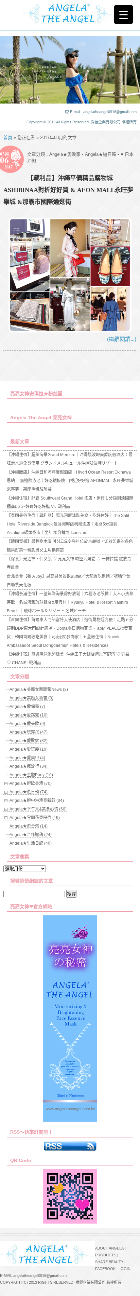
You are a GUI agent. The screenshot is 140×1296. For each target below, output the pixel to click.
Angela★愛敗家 (65, 154)
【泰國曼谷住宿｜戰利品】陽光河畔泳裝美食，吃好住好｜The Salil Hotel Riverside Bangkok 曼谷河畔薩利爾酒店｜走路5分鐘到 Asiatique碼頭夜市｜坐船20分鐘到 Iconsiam (68, 524)
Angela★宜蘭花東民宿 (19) (35, 817)
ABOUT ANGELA (109, 1248)
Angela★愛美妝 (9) (27, 723)
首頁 (7, 137)
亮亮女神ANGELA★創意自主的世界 (70, 12)
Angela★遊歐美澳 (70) (31, 783)
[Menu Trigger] (123, 14)
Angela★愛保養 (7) (27, 706)
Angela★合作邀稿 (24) (31, 834)
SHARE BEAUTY (109, 1262)
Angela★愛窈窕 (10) (29, 715)
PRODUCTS (105, 1255)
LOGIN (124, 1269)
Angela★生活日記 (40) (31, 843)
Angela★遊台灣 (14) (29, 826)
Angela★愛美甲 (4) (27, 757)
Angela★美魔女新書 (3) (31, 698)
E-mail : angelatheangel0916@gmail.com (103, 112)
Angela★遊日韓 (100, 154)
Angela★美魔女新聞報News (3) (39, 689)
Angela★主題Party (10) (31, 775)
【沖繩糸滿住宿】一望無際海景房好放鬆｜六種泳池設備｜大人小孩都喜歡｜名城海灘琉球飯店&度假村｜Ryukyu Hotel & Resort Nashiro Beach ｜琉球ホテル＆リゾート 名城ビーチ (70, 602)
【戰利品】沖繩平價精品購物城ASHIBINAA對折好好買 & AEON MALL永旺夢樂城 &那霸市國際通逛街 (68, 190)
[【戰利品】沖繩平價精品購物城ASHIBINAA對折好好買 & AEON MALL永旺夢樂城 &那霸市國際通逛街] (70, 330)
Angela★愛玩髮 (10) (29, 749)
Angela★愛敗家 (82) (29, 740)
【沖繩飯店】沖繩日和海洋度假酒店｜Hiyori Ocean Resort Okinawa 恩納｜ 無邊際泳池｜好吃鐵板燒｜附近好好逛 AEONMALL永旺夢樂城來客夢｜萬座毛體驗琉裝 (70, 481)
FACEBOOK (105, 1269)
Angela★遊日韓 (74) (29, 792)
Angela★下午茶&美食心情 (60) (38, 809)
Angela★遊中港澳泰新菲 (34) (37, 800)
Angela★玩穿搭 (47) (29, 732)
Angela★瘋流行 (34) (29, 766)
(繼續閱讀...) (121, 339)
